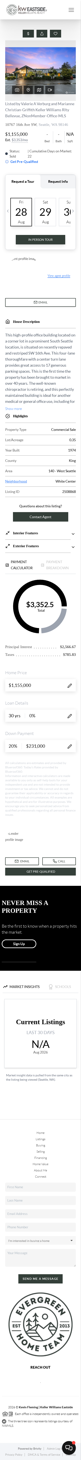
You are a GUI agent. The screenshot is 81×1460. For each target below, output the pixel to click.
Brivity (37, 1448)
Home (40, 1133)
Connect (40, 1176)
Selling (41, 1151)
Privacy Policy (13, 1454)
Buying (40, 1145)
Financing (40, 1158)
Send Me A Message (41, 1278)
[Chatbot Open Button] (69, 1448)
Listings (40, 1139)
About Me (40, 1170)
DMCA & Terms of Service (44, 1454)
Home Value (40, 1164)
